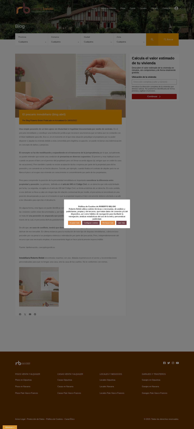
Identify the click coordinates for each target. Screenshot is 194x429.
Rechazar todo (107, 223)
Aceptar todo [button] (74, 223)
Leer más (121, 223)
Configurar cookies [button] (91, 223)
